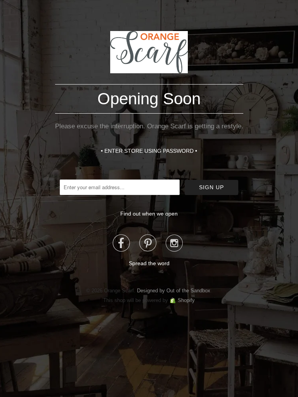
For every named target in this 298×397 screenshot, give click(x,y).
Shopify (186, 300)
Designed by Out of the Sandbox (173, 290)
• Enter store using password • (149, 151)
